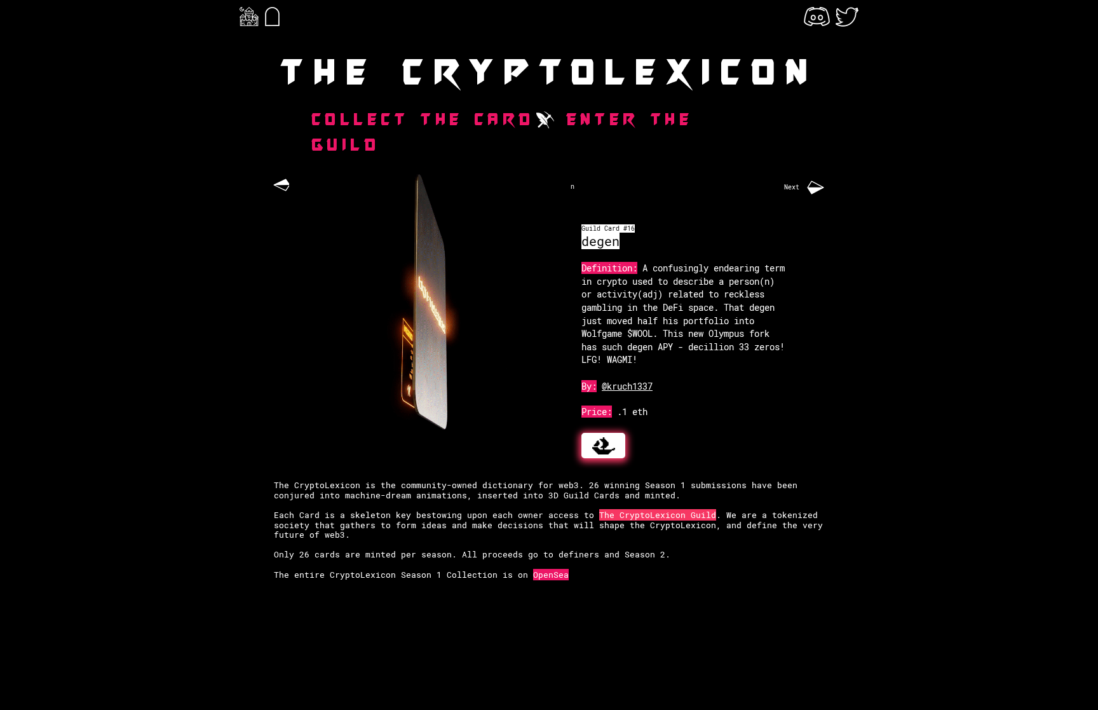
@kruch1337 (627, 386)
